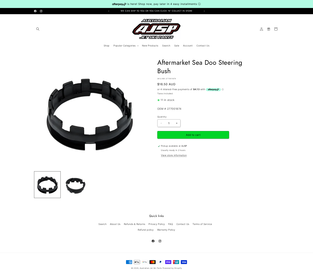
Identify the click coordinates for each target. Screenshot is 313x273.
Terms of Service (202, 224)
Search (102, 224)
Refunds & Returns (134, 224)
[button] (37, 29)
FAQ (170, 224)
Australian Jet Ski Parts (151, 268)
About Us (115, 224)
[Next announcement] (204, 11)
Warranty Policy (166, 229)
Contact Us (182, 224)
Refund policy (146, 229)
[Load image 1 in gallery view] (47, 184)
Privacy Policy (157, 224)
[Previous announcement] (108, 11)
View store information (174, 155)
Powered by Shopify (172, 268)
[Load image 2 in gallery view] (75, 184)
